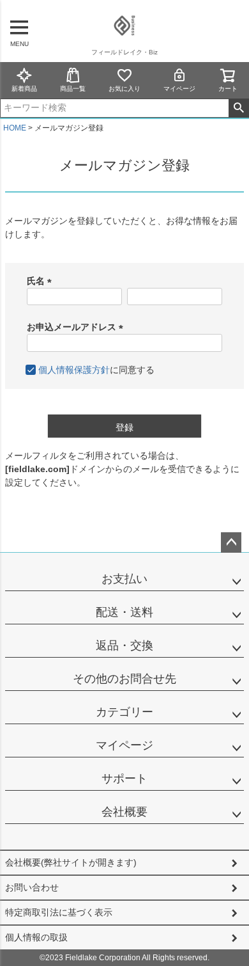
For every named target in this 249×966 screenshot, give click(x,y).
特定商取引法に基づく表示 (58, 912)
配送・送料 (124, 612)
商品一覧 (73, 88)
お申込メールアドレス (77, 327)
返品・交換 (124, 645)
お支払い (124, 579)
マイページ (179, 88)
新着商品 (24, 88)
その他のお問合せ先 (124, 678)
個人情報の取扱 (36, 937)
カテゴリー (124, 712)
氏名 (41, 281)
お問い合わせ (32, 887)
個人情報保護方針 (74, 370)
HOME (14, 127)
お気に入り (124, 88)
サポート (124, 778)
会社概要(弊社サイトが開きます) (71, 862)
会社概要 (124, 811)
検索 (238, 108)
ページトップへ (231, 542)
